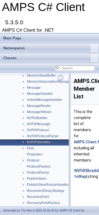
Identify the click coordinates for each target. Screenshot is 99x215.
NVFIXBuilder (37, 118)
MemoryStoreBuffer (41, 75)
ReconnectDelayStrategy (45, 191)
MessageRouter (39, 106)
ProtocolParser (38, 172)
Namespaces (14, 48)
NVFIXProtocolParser (43, 136)
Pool (30, 148)
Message (34, 88)
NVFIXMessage (38, 124)
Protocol (33, 160)
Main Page (12, 38)
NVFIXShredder (39, 142)
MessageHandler (40, 94)
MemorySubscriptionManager (49, 82)
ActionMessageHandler (44, 100)
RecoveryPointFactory (43, 203)
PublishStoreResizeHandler (48, 185)
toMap (80, 176)
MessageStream (39, 112)
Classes (9, 58)
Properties (34, 154)
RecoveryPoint (38, 197)
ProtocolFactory (38, 166)
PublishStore (36, 179)
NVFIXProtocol (38, 130)
